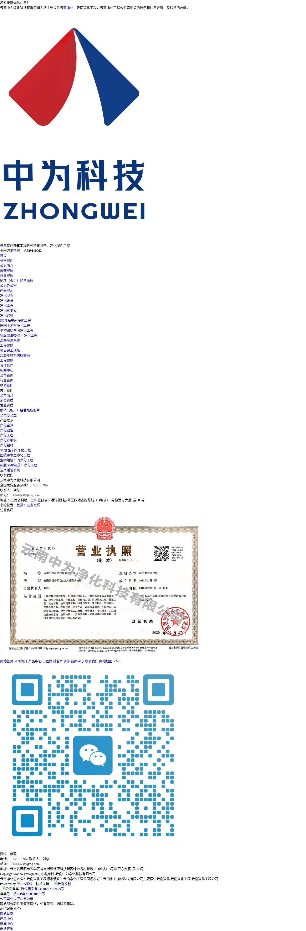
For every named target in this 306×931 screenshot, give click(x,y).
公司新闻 (6, 375)
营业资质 (6, 275)
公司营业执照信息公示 (16, 899)
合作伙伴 (6, 365)
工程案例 (6, 345)
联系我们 (6, 385)
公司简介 (6, 265)
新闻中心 (6, 370)
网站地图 (105, 661)
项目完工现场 (10, 350)
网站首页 (6, 661)
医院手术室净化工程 (15, 325)
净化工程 (6, 305)
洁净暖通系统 (10, 340)
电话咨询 (6, 929)
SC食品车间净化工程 (15, 320)
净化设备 (6, 300)
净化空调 (6, 295)
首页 (3, 255)
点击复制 (47, 874)
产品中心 (35, 661)
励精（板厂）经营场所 (16, 280)
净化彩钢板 (8, 310)
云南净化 (66, 8)
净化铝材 (6, 315)
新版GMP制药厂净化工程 (18, 335)
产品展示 (6, 290)
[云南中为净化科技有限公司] (77, 241)
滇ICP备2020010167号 (29, 894)
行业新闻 (6, 380)
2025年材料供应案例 (15, 355)
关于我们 (6, 260)
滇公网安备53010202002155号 (42, 889)
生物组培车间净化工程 (16, 330)
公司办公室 (8, 285)
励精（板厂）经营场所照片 (20, 410)
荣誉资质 (6, 270)
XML (117, 661)
